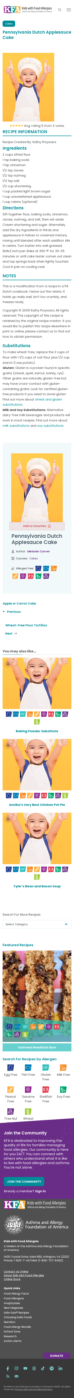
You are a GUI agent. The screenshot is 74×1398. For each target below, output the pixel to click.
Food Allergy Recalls (17, 1327)
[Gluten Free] (23, 714)
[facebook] (8, 1368)
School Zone (12, 1331)
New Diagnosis (13, 1308)
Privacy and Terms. (25, 1389)
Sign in (40, 1191)
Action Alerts (12, 1341)
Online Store (12, 1279)
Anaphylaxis (12, 1303)
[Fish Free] (46, 569)
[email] (16, 1376)
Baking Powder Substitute (37, 731)
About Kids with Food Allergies (24, 1275)
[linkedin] (60, 1368)
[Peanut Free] (15, 576)
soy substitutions (50, 426)
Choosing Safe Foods (18, 1317)
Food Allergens (14, 1298)
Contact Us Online (16, 1272)
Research (10, 1336)
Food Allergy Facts (16, 1294)
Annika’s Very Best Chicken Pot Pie (37, 805)
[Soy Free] (39, 576)
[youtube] (25, 1368)
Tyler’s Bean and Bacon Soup (37, 886)
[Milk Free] (54, 569)
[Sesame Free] (23, 576)
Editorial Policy (44, 1389)
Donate (56, 1356)
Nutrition (9, 1322)
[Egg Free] (38, 569)
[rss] (8, 1376)
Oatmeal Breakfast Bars (37, 1047)
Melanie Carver (38, 551)
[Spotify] (52, 1368)
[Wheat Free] (37, 722)
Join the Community (24, 1181)
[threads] (34, 1368)
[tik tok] (43, 1368)
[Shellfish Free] (31, 576)
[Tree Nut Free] (46, 576)
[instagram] (16, 1368)
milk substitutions (16, 426)
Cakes (9, 23)
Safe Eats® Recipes (16, 1313)
